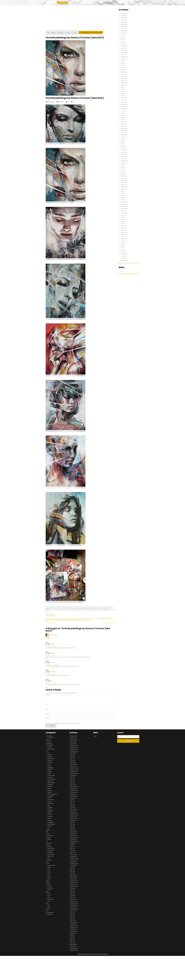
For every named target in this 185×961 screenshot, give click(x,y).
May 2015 (123, 143)
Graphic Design (51, 775)
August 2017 (123, 85)
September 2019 (124, 30)
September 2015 (124, 134)
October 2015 (124, 132)
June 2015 (123, 141)
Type (49, 858)
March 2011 (123, 251)
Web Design (49, 914)
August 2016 (123, 111)
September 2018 (124, 56)
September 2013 (124, 186)
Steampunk (50, 811)
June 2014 (123, 167)
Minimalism (50, 784)
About (72, 948)
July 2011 (123, 243)
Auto (49, 863)
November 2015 (124, 130)
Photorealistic (51, 799)
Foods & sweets (51, 865)
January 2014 (123, 178)
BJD (47, 831)
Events (49, 895)
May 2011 (123, 247)
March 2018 (123, 69)
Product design (51, 854)
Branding (50, 846)
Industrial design (52, 779)
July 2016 (123, 113)
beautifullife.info (51, 615)
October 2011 (124, 236)
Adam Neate (54, 618)
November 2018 (124, 52)
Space (48, 908)
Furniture (50, 747)
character (71, 618)
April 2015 (123, 145)
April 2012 (123, 223)
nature (49, 873)
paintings (67, 620)
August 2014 (123, 163)
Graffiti (49, 773)
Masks (48, 880)
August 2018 (123, 59)
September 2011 (124, 238)
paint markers (58, 620)
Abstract (49, 754)
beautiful (67, 618)
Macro (49, 797)
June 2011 (123, 245)
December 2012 (124, 206)
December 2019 (124, 24)
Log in (122, 271)
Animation (49, 741)
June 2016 (123, 115)
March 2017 (123, 95)
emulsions (99, 618)
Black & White (51, 758)
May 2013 (123, 195)
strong (80, 620)
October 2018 (124, 54)
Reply (47, 641)
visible (88, 620)
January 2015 (123, 152)
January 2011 (123, 256)
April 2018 (123, 67)
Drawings (50, 771)
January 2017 (123, 100)
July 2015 (123, 139)
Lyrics (49, 897)
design (88, 618)
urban (85, 620)
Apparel (49, 839)
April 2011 (123, 249)
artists (59, 618)
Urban (75, 32)
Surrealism (50, 816)
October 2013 (124, 184)
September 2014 (124, 160)
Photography (51, 796)
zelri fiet (51, 671)
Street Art (50, 814)
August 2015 (123, 137)
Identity (48, 845)
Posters (49, 886)
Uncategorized (50, 912)
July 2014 (123, 165)
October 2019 (124, 28)
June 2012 (123, 219)
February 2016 (124, 124)
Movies (48, 882)
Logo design (50, 850)
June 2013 (123, 193)
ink (54, 620)
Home (72, 944)
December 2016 (124, 102)
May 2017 (123, 91)
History (49, 867)
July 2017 (123, 87)
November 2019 (124, 26)
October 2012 (124, 210)
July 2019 (123, 35)
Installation (49, 860)
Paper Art (50, 792)
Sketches (50, 809)
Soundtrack (50, 888)
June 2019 (123, 37)
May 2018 (123, 65)
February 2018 (124, 72)
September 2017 (124, 82)
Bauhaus (50, 756)
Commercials (51, 737)
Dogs (49, 906)
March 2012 (123, 225)
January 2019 (123, 48)
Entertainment (50, 835)
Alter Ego (49, 739)
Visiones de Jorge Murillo (51, 622)
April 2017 (123, 93)
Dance (49, 893)
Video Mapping (51, 824)
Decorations (50, 745)
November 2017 (124, 78)
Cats (49, 905)
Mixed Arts (50, 786)
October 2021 (124, 15)
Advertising (49, 736)
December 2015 (124, 128)
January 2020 (123, 22)
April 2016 (123, 119)
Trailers (49, 889)
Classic (49, 764)
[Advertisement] (80, 20)
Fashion (48, 837)
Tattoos (49, 818)
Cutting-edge (51, 767)
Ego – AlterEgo (51, 32)
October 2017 (124, 80)
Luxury (49, 871)
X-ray (49, 828)
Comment (48, 695)
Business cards (51, 848)
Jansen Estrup (52, 635)
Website (47, 717)
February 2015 (124, 150)
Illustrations (50, 777)
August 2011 (123, 241)
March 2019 (123, 43)
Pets (48, 903)
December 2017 (124, 76)
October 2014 (124, 158)
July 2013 (123, 191)
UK (82, 620)
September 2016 (124, 108)
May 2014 (123, 169)
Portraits (68, 32)
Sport (49, 874)
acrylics (49, 618)
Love (49, 869)
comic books (76, 618)
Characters (50, 762)
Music (48, 892)
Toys (48, 910)
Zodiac (49, 878)
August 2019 (123, 33)
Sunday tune (51, 899)
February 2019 (124, 46)
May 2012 (123, 221)
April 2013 (123, 197)
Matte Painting (51, 782)
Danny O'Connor (83, 618)
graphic (107, 618)
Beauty (48, 830)
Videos (49, 901)
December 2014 (124, 154)
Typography (50, 822)
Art (47, 751)
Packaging (50, 852)
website (55, 614)
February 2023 (124, 13)
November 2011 (124, 234)
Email (47, 713)
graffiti (103, 618)
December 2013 (124, 180)
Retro (49, 805)
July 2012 (123, 217)
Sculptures (50, 807)
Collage (49, 766)
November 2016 (124, 104)
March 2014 (123, 173)
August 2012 (123, 215)
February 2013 (124, 202)
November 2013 (124, 182)
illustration (50, 620)
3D (48, 752)
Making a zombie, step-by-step (108, 622)
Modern (49, 788)
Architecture (49, 743)
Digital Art (50, 769)
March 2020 (123, 20)
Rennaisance (51, 803)
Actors (49, 884)
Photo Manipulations (52, 794)
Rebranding (50, 856)
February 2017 (124, 98)
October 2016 (124, 106)
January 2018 (123, 74)
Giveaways (49, 843)
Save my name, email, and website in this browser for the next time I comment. (63, 723)
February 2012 (124, 228)
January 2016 (123, 126)
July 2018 (123, 61)
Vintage (49, 826)
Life (47, 862)
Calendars (50, 760)
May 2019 (123, 39)
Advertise (73, 952)
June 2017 (123, 89)
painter (63, 620)
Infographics (50, 781)
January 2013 (123, 204)
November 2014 (124, 156)
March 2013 (123, 199)
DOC (92, 618)
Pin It (81, 143)
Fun (47, 841)
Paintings (60, 32)
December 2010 (124, 258)
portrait (71, 620)
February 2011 (124, 254)
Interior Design (51, 749)
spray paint (76, 620)
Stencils (49, 812)
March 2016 (123, 121)
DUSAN (50, 662)
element (95, 618)
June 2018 (123, 63)
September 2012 (124, 212)
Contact (73, 956)
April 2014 (123, 171)
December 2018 (124, 50)
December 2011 (124, 232)
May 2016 (123, 117)
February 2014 (124, 176)
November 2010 (124, 260)
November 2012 (124, 208)
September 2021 (124, 17)
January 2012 (123, 230)
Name (47, 709)
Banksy (62, 618)
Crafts (48, 833)
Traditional (50, 820)
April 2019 (123, 41)
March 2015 (123, 147)
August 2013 (123, 189)
